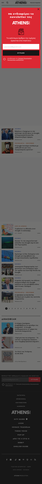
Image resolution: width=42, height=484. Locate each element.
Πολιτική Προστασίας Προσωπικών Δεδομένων (19, 59)
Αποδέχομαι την (19, 59)
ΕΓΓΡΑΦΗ (21, 53)
